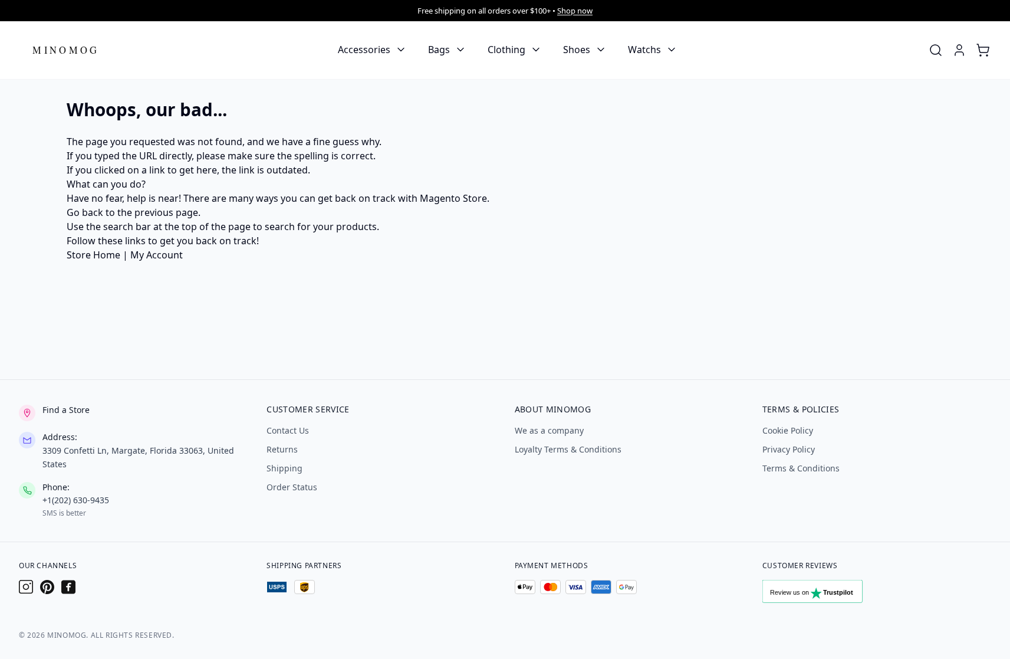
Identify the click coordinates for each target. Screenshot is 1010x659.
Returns (282, 449)
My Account (156, 254)
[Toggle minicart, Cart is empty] (982, 50)
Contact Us (288, 430)
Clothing (506, 49)
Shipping (284, 468)
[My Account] (959, 50)
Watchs (644, 49)
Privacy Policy (788, 449)
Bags (439, 49)
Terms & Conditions (801, 468)
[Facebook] (68, 587)
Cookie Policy (787, 430)
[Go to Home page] (66, 50)
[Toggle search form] (935, 50)
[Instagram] (26, 587)
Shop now (575, 10)
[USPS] (277, 587)
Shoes (576, 49)
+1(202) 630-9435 (75, 500)
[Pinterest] (47, 587)
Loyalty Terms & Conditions (568, 449)
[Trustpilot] (824, 594)
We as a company (549, 430)
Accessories (364, 49)
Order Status (292, 487)
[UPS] (304, 587)
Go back (85, 212)
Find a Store (66, 409)
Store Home (93, 254)
